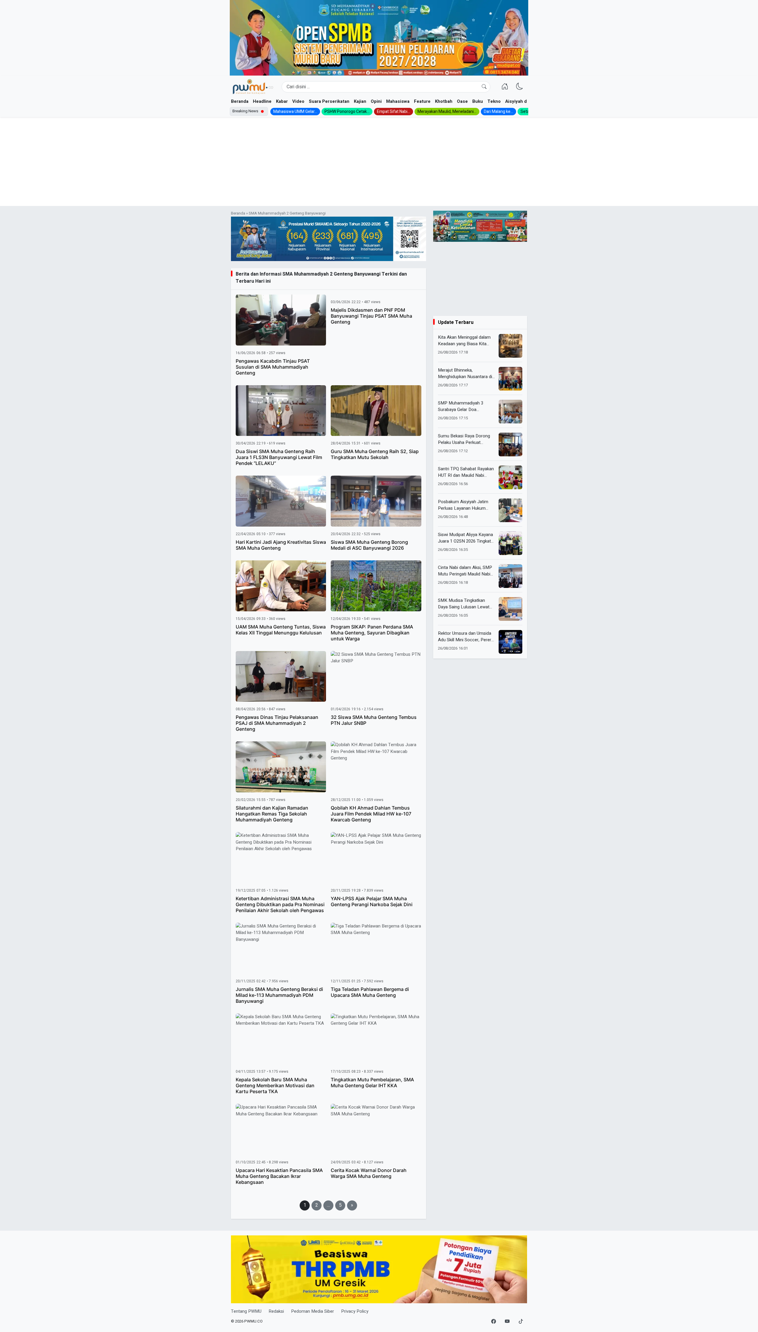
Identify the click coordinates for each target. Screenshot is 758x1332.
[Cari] (484, 86)
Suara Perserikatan (329, 101)
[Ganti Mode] (519, 86)
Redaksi (276, 1311)
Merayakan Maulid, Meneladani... (446, 111)
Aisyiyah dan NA (522, 101)
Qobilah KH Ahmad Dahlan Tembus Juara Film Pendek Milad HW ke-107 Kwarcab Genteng (371, 814)
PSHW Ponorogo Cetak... (347, 111)
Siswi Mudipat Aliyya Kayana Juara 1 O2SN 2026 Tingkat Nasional (465, 538)
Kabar (282, 101)
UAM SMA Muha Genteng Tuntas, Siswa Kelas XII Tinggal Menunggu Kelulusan (281, 630)
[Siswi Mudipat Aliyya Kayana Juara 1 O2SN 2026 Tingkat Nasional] (510, 543)
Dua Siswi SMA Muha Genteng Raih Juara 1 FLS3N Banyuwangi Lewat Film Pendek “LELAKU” (279, 457)
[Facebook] (493, 1321)
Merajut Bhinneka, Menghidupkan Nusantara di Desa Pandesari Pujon (465, 373)
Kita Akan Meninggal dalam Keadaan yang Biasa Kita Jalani (464, 340)
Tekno (494, 101)
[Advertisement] (379, 161)
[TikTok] (521, 1321)
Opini (376, 101)
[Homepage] (252, 87)
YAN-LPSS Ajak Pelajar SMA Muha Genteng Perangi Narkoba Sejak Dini (371, 901)
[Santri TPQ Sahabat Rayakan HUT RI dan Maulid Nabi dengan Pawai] (510, 477)
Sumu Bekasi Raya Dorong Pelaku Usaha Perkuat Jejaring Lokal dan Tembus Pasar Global (464, 439)
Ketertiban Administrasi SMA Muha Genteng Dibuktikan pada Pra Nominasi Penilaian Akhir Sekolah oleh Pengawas (280, 904)
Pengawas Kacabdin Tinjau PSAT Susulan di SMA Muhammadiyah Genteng (273, 367)
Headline (262, 101)
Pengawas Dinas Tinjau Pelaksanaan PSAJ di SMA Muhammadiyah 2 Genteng (277, 723)
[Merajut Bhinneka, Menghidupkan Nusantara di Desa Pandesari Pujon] (510, 379)
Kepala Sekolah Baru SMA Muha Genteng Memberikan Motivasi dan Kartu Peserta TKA (275, 1085)
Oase (462, 101)
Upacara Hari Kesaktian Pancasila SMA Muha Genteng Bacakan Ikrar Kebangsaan (279, 1176)
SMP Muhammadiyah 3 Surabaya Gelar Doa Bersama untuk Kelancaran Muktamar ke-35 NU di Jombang (464, 406)
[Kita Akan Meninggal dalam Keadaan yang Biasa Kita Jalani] (510, 346)
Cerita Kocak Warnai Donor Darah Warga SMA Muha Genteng (369, 1173)
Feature (422, 101)
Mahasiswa (397, 101)
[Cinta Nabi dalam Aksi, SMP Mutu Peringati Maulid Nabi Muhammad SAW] (510, 576)
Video (298, 101)
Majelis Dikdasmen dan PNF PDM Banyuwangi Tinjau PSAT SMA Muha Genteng (371, 316)
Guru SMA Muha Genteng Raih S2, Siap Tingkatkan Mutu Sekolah (375, 454)
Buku (477, 101)
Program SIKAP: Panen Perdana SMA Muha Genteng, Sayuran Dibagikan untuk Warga (372, 633)
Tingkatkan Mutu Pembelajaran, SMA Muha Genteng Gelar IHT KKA (372, 1082)
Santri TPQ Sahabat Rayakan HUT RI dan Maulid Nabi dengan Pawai (466, 472)
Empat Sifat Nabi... (393, 111)
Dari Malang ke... (498, 111)
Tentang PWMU (246, 1311)
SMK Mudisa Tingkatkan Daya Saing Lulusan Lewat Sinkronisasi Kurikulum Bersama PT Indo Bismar (463, 603)
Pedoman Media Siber (312, 1311)
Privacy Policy (354, 1311)
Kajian (360, 101)
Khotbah (443, 101)
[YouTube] (507, 1321)
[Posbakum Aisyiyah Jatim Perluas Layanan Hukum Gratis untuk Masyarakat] (510, 510)
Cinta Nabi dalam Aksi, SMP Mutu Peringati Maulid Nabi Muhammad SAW (465, 571)
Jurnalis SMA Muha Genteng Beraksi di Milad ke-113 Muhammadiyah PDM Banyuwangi (279, 995)
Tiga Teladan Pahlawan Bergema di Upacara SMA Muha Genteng (370, 992)
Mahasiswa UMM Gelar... (295, 111)
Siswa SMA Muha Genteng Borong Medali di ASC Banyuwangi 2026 (369, 545)
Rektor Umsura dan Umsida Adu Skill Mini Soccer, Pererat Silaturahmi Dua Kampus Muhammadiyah (466, 636)
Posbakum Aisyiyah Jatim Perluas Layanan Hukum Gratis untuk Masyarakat (463, 505)
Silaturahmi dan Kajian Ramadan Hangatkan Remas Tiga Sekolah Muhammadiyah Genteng (272, 814)
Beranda (239, 101)
